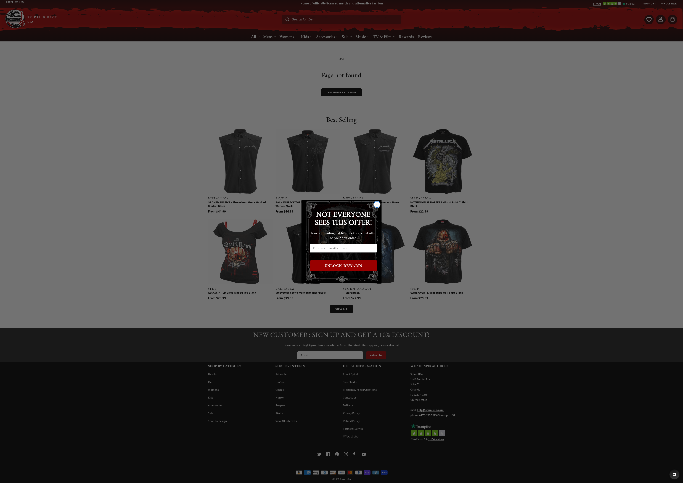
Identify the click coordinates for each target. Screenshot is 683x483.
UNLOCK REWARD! (344, 265)
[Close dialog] (377, 204)
